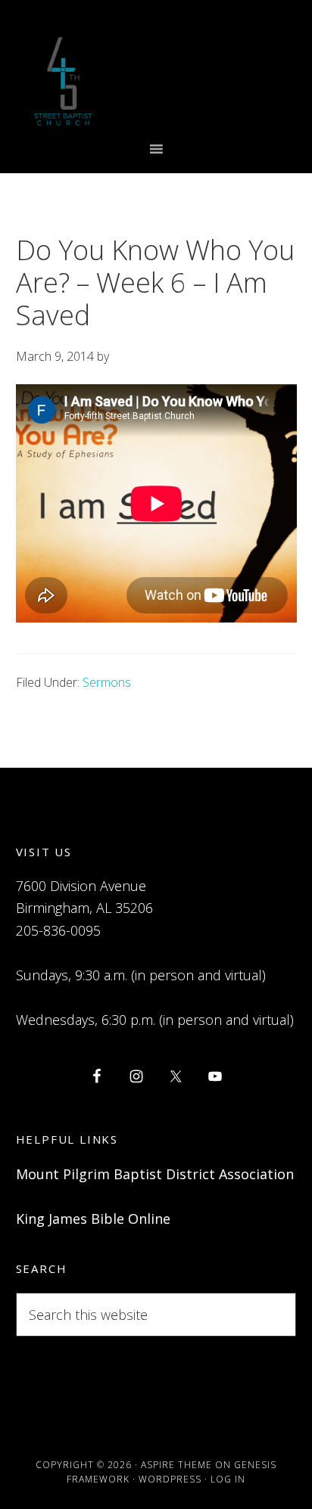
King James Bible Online (93, 1218)
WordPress (170, 1479)
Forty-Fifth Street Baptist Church (63, 81)
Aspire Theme (176, 1464)
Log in (228, 1479)
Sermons (107, 682)
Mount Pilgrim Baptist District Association (155, 1174)
